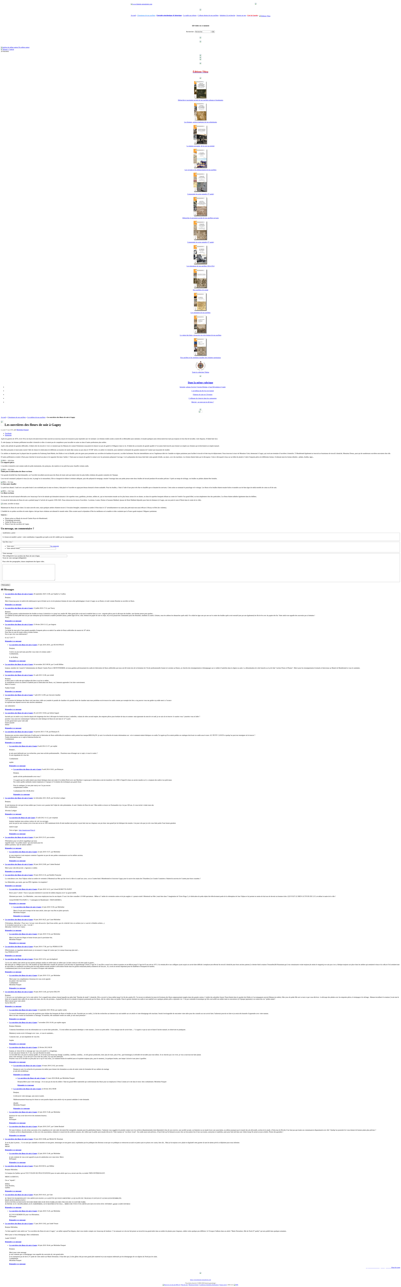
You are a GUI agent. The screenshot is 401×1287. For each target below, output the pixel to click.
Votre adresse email (13, 548)
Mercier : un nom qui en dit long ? (202, 402)
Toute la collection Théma (200, 372)
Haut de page (395, 1267)
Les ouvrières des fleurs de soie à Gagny (19, 594)
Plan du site (184, 1285)
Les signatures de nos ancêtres (200, 313)
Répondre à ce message (13, 604)
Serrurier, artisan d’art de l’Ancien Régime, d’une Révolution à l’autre (203, 387)
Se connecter (54, 546)
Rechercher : (190, 32)
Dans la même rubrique (200, 382)
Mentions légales (193, 1285)
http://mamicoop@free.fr (27, 830)
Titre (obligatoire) (8, 556)
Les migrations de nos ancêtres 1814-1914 (200, 266)
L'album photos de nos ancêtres (208, 15)
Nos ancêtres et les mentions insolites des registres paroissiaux (200, 357)
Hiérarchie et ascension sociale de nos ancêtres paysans (200, 218)
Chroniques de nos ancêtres (17, 417)
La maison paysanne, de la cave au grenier (200, 146)
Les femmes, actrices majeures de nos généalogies (200, 122)
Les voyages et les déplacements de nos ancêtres (200, 170)
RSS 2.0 (177, 1285)
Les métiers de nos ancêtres (36, 417)
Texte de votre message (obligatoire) (14, 558)
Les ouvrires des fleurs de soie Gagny (22, 818)
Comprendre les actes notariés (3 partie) (200, 194)
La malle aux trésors (189, 15)
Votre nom (10, 546)
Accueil (133, 15)
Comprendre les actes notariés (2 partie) (200, 242)
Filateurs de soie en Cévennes (202, 394)
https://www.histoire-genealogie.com (200, 1280)
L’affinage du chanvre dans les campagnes (203, 398)
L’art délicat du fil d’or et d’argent (203, 391)
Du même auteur (23, 47)
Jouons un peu (241, 15)
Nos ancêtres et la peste (200, 290)
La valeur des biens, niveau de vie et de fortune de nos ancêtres (200, 335)
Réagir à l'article (8, 49)
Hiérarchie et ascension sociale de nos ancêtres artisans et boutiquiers (200, 100)
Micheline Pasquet (22, 430)
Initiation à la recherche (227, 15)
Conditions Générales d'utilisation (209, 1285)
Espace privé (223, 1285)
